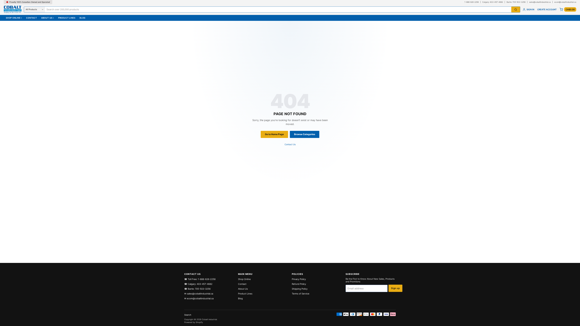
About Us (47, 18)
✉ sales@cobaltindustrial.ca (198, 293)
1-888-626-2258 (471, 2)
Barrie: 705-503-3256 (516, 2)
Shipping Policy (300, 289)
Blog (82, 18)
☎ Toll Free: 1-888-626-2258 (200, 279)
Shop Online (14, 18)
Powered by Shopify (193, 322)
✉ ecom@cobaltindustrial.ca (199, 298)
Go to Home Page (274, 134)
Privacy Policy (299, 279)
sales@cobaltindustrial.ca (540, 2)
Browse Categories (304, 134)
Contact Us (290, 144)
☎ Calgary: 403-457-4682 (198, 284)
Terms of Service (300, 293)
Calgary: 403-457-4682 (492, 2)
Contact (31, 18)
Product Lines (66, 18)
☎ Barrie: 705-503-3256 (197, 289)
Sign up (395, 288)
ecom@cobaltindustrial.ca (565, 2)
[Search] (515, 10)
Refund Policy (299, 284)
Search (187, 315)
